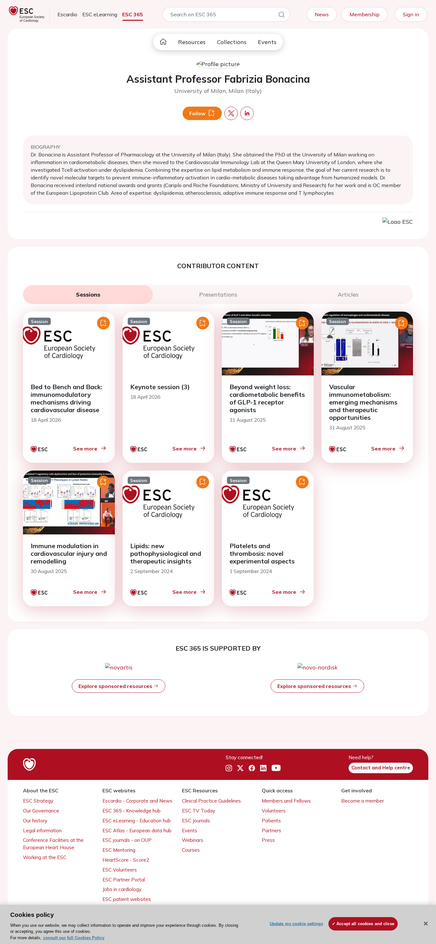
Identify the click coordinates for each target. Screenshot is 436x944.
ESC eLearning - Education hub (136, 821)
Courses (191, 850)
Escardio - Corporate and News (137, 801)
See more (85, 448)
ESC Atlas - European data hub (136, 830)
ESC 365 (132, 14)
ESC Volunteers (119, 870)
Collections (231, 42)
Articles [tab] (348, 294)
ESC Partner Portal (123, 880)
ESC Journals (196, 821)
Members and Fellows (286, 801)
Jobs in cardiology (121, 889)
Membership (365, 14)
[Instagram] (229, 768)
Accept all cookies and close (365, 923)
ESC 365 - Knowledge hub (131, 811)
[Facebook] (252, 768)
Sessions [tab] (88, 294)
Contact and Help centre (380, 768)
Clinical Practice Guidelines (211, 801)
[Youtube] (276, 768)
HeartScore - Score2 (125, 860)
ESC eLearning (99, 14)
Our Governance (41, 811)
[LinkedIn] (263, 768)
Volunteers (274, 811)
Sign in (411, 14)
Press (268, 840)
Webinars (192, 840)
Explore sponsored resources (116, 686)
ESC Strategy (38, 801)
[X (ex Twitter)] (240, 768)
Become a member (362, 801)
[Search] (281, 15)
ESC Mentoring (118, 850)
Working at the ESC (44, 857)
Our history (35, 821)
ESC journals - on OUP (127, 840)
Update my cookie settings (296, 923)
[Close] (426, 924)
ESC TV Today (198, 811)
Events (267, 42)
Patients (271, 821)
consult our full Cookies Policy (73, 937)
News (322, 14)
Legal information (42, 830)
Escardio (67, 14)
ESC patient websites (126, 899)
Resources (192, 42)
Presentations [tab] (218, 294)
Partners (271, 830)
